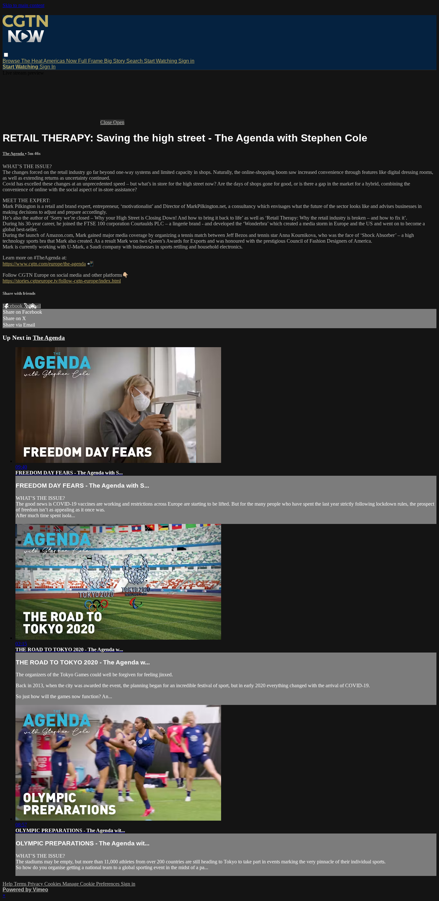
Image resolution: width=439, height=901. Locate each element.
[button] (6, 55)
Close (106, 122)
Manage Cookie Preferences (91, 884)
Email (35, 306)
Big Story (115, 61)
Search (135, 61)
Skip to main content (23, 5)
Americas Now (60, 61)
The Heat (32, 61)
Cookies (53, 884)
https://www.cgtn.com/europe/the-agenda (44, 263)
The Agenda (14, 153)
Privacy (36, 884)
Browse (12, 61)
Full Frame (91, 61)
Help (8, 884)
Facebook (13, 306)
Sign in (186, 61)
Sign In (48, 66)
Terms (21, 884)
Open (118, 122)
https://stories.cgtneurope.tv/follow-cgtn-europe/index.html (62, 281)
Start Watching (161, 61)
